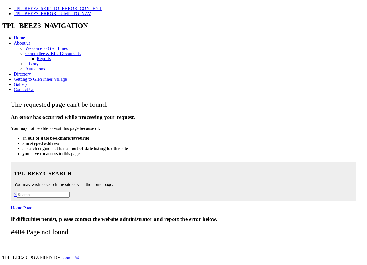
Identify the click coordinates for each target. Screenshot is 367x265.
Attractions (35, 68)
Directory (22, 74)
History (32, 63)
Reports (44, 58)
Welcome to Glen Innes (46, 48)
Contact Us (24, 89)
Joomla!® (70, 257)
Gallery (20, 84)
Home (19, 37)
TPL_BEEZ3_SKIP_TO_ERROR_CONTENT (58, 8)
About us (22, 43)
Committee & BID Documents (53, 53)
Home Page (21, 207)
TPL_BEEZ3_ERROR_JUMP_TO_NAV (52, 13)
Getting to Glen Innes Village (40, 79)
